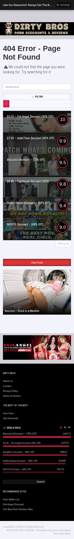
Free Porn (8, 413)
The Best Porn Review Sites (18, 509)
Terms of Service (12, 396)
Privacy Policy (10, 391)
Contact (7, 386)
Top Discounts (10, 418)
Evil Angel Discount (13, 504)
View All (62, 243)
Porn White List (11, 499)
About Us (8, 381)
